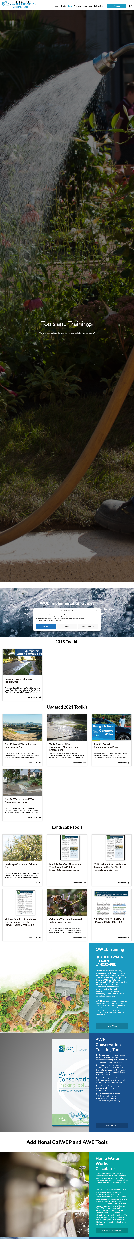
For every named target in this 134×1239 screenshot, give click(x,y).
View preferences (88, 626)
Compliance (87, 6)
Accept (45, 626)
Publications (98, 6)
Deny (67, 626)
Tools (70, 6)
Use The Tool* (112, 1125)
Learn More (112, 1026)
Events (63, 6)
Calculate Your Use (111, 1230)
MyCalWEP (116, 6)
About (56, 6)
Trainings (77, 6)
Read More (32, 697)
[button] (97, 610)
